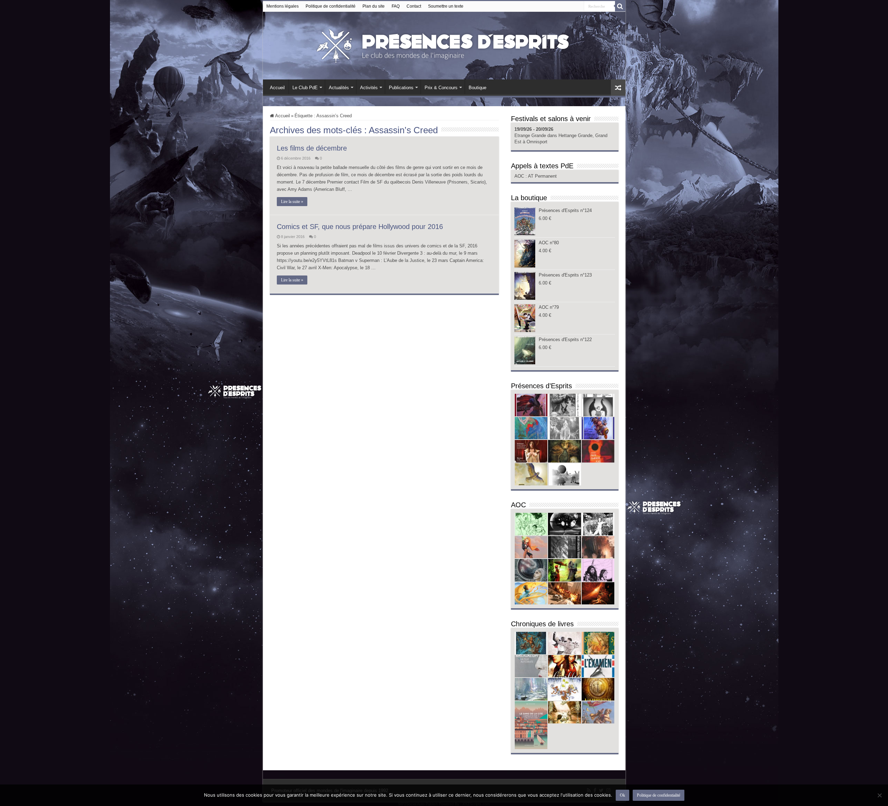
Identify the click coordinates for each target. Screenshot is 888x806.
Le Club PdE (305, 87)
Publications (401, 87)
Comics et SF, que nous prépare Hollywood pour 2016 (360, 226)
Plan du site (373, 6)
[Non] (879, 795)
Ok (622, 795)
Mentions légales (282, 6)
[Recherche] (620, 6)
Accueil (277, 87)
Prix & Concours (441, 87)
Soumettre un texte (445, 6)
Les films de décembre (312, 148)
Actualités (339, 87)
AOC (520, 176)
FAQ (396, 6)
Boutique (477, 87)
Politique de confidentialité (331, 6)
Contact (414, 6)
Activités (369, 87)
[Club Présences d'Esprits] (444, 44)
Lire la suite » (292, 201)
